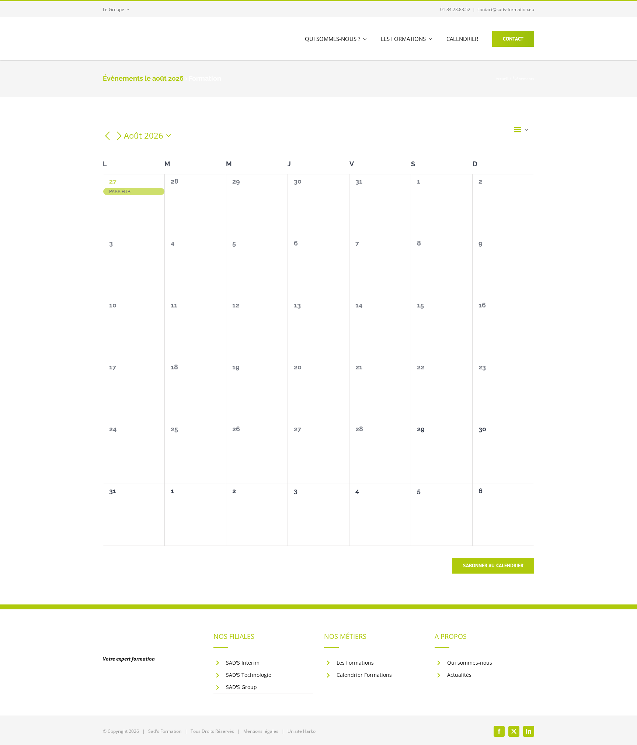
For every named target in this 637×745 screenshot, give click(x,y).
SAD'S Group (241, 686)
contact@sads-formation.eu (505, 9)
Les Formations (355, 662)
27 (112, 181)
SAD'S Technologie (248, 674)
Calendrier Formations (364, 674)
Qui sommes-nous (469, 662)
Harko (309, 731)
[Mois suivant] (119, 136)
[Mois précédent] (107, 136)
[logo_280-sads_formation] (154, 28)
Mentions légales (260, 731)
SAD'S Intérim (243, 662)
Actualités (459, 674)
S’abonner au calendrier (493, 566)
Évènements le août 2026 (143, 78)
